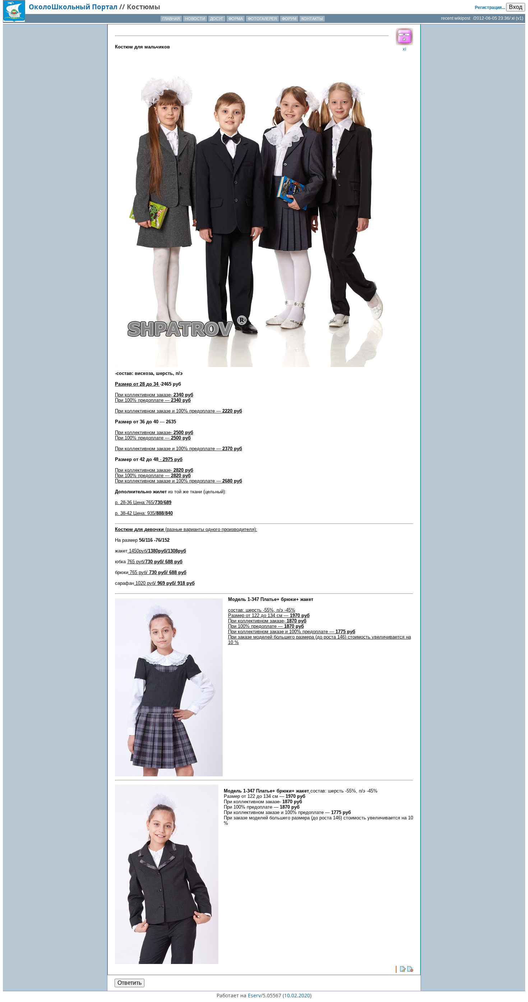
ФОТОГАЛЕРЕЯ (262, 19)
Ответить (129, 983)
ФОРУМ (289, 19)
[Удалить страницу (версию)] (410, 969)
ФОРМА (235, 19)
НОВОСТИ (195, 19)
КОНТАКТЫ (312, 19)
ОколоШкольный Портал (73, 6)
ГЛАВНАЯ (171, 19)
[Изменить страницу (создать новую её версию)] (403, 969)
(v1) (519, 18)
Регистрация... (490, 7)
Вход (515, 7)
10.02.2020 (297, 995)
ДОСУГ (216, 19)
